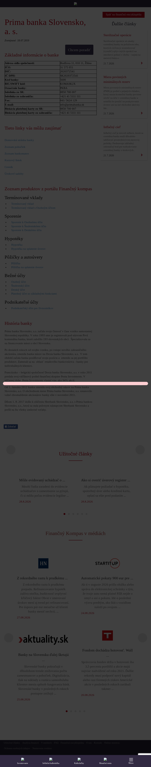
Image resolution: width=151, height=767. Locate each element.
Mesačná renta (105, 763)
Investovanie (22, 763)
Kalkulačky (79, 763)
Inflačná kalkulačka (51, 763)
